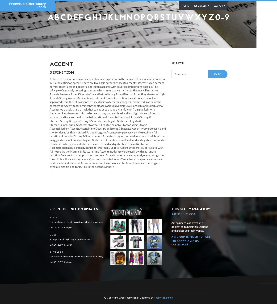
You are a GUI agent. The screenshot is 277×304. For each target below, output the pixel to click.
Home (185, 5)
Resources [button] (200, 5)
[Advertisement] (138, 30)
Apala (54, 217)
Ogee (53, 235)
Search (218, 5)
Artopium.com (184, 214)
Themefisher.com (163, 297)
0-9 (222, 18)
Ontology (56, 252)
